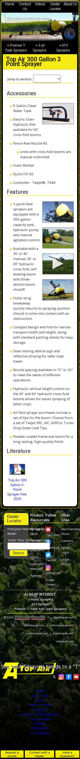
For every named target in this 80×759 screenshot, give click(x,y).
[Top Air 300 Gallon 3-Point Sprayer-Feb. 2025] (17, 469)
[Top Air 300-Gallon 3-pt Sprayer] (58, 237)
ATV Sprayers (63, 47)
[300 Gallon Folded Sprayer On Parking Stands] (58, 289)
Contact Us (25, 6)
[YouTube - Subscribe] (76, 677)
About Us (70, 4)
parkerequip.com (37, 633)
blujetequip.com (64, 617)
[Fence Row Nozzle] (58, 113)
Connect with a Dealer (39, 754)
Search (18, 553)
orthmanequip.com (61, 625)
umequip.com (65, 641)
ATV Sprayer (40, 604)
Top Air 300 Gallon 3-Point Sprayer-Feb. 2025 (17, 489)
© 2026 (9, 617)
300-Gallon (40, 728)
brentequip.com (34, 625)
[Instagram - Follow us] (61, 677)
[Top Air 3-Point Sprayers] (58, 263)
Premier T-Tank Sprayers (16, 47)
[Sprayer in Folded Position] (58, 211)
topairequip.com (63, 633)
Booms (40, 723)
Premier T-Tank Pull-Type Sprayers (40, 609)
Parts (34, 557)
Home (9, 4)
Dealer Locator (55, 6)
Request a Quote (12, 754)
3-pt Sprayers (40, 47)
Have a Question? (67, 754)
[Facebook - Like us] (69, 677)
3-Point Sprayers (40, 599)
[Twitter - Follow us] (54, 677)
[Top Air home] (28, 671)
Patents (36, 576)
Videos (40, 4)
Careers (67, 541)
